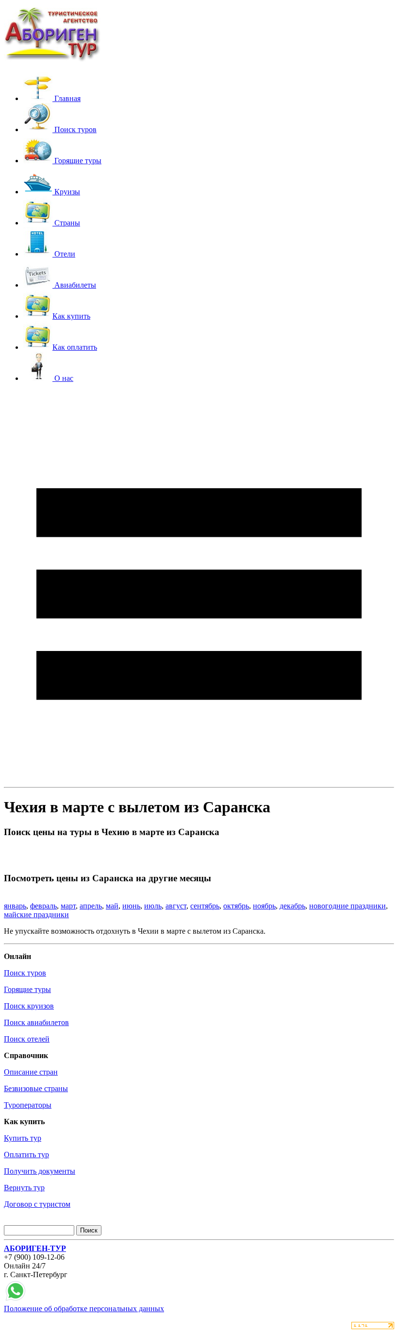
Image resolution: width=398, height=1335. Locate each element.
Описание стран (31, 1072)
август (176, 906)
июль (153, 906)
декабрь (292, 906)
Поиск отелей (27, 1039)
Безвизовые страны (36, 1088)
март (68, 906)
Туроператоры (27, 1105)
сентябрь (204, 906)
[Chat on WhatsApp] (15, 1300)
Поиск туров (25, 973)
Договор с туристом (37, 1204)
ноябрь (264, 906)
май (112, 906)
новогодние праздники (347, 906)
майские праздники (36, 914)
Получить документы (39, 1171)
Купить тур (22, 1138)
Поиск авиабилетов (36, 1022)
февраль (43, 906)
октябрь (236, 906)
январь (15, 906)
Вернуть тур (24, 1187)
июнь (131, 906)
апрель (91, 906)
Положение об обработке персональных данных (84, 1308)
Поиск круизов (29, 1006)
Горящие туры (27, 989)
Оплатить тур (26, 1154)
